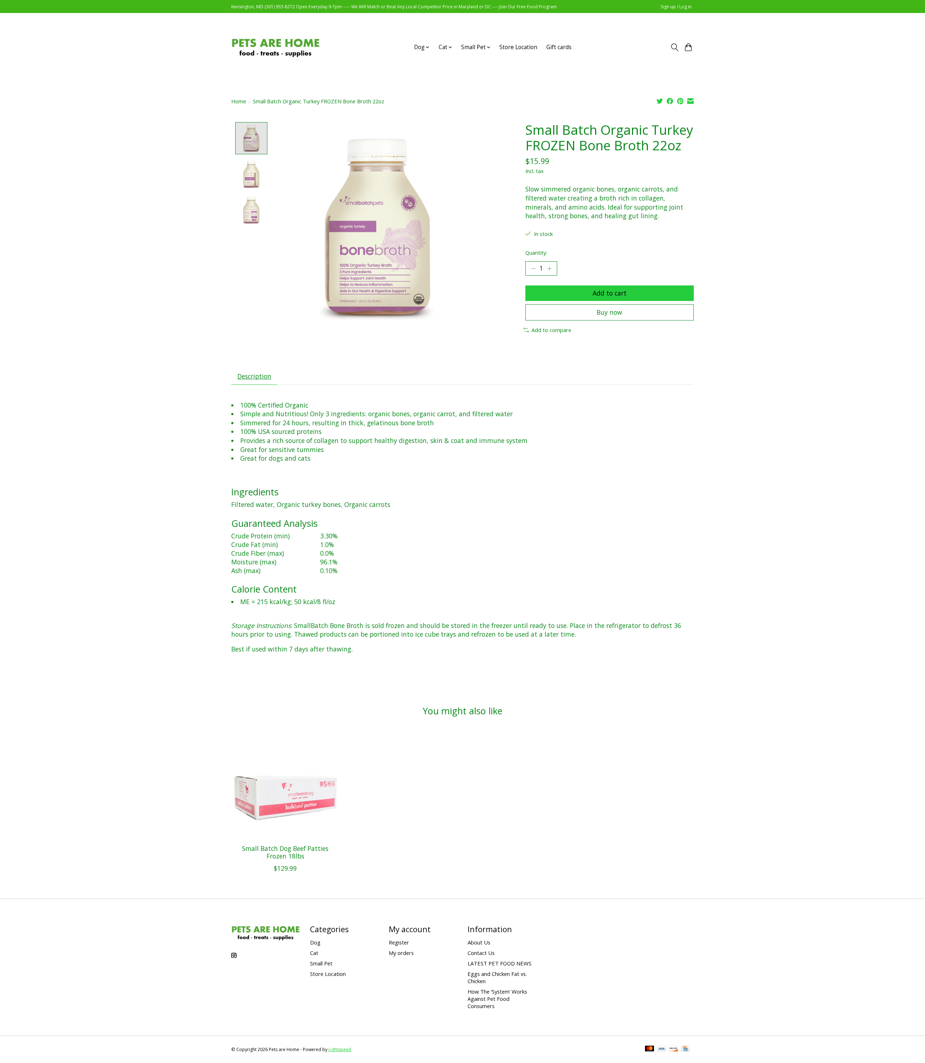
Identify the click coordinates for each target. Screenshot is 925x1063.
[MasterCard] (649, 1049)
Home (238, 101)
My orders (401, 952)
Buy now (609, 312)
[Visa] (661, 1049)
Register (399, 942)
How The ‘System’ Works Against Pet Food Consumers (497, 999)
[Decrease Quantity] (533, 268)
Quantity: (536, 252)
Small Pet (321, 963)
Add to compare (551, 329)
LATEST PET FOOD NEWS (500, 963)
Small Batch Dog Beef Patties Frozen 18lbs (285, 852)
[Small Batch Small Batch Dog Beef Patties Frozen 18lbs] (285, 785)
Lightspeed (339, 1049)
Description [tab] (254, 376)
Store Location (518, 47)
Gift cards (559, 47)
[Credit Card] (685, 1049)
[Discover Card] (673, 1049)
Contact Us (481, 952)
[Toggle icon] (674, 47)
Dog (315, 942)
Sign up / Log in (676, 7)
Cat (314, 952)
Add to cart (610, 293)
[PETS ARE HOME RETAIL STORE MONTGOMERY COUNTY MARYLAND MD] (275, 47)
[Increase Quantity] (549, 268)
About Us (479, 942)
